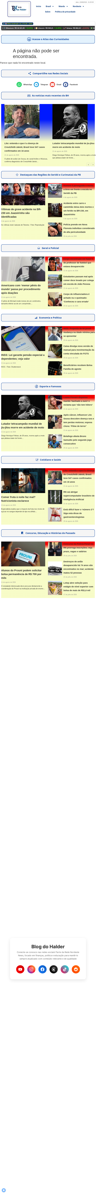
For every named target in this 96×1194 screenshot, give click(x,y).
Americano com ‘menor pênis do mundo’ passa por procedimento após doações (21, 289)
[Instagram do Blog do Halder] (31, 969)
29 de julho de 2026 (70, 556)
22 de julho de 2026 (70, 577)
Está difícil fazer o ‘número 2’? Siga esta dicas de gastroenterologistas (78, 513)
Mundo (62, 6)
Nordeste (77, 6)
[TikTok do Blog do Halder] (65, 969)
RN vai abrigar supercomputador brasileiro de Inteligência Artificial (78, 496)
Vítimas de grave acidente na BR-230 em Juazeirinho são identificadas (21, 213)
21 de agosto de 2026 (8, 155)
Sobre (47, 12)
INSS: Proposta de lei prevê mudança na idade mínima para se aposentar (79, 332)
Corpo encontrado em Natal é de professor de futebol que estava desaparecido (78, 263)
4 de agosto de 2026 (8, 221)
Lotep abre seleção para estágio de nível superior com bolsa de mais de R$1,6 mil (78, 587)
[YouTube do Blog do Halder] (20, 969)
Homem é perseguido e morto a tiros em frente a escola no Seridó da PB (78, 189)
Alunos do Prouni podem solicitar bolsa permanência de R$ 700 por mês (21, 574)
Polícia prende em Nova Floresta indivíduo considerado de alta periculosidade (79, 228)
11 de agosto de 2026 (8, 582)
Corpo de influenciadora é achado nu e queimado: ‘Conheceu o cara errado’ (76, 298)
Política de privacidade (65, 12)
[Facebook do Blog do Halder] (42, 969)
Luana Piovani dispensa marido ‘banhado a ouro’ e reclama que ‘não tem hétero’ (78, 401)
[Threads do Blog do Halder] (54, 969)
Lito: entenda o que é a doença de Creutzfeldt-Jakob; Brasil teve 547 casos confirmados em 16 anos (21, 147)
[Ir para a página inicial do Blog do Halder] (19, 9)
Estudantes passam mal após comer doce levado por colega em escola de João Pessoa (78, 280)
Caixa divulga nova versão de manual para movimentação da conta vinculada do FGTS (78, 350)
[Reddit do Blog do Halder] (76, 969)
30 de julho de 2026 (70, 236)
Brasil (48, 6)
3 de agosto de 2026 (70, 219)
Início (38, 6)
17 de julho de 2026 (70, 594)
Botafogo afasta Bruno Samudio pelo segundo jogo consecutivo (77, 440)
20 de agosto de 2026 (70, 306)
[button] (25, 84)
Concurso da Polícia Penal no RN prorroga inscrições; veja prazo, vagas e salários (78, 548)
